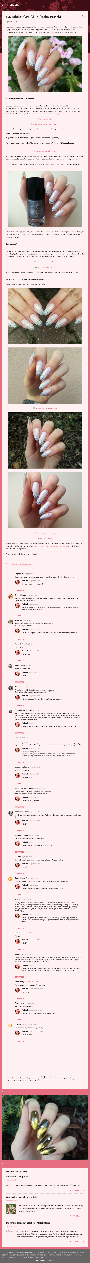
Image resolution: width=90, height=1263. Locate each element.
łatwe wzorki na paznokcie (21, 565)
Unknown (18, 1025)
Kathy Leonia (20, 665)
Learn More (41, 1261)
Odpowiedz (19, 590)
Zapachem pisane (22, 812)
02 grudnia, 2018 (34, 581)
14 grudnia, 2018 (34, 940)
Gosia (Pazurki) (21, 878)
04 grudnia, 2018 (34, 797)
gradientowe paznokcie (66, 114)
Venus (17, 933)
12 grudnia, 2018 (26, 933)
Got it (52, 1261)
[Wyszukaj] (87, 6)
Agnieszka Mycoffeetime (25, 788)
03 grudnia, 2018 (34, 748)
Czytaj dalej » (77, 1190)
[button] (82, 16)
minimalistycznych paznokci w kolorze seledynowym (52, 546)
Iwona (17, 687)
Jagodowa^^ (19, 574)
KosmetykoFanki (21, 835)
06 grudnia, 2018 (34, 835)
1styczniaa (19, 621)
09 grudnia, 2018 (34, 821)
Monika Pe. (19, 954)
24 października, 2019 (31, 982)
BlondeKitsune (20, 595)
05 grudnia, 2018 (35, 812)
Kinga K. (18, 644)
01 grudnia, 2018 (30, 574)
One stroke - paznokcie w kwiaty (21, 1197)
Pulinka (18, 857)
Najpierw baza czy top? (17, 1176)
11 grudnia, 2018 (34, 863)
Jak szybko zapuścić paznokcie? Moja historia (28, 1222)
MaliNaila (13, 5)
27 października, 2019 (36, 989)
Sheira (17, 900)
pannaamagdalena (22, 767)
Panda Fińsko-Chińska (23, 710)
